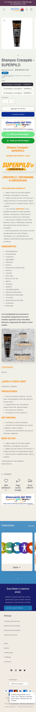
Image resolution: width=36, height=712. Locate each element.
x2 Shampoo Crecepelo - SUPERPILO (18, 89)
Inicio (6, 644)
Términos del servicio (12, 621)
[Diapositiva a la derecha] (22, 55)
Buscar (6, 648)
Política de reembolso (12, 626)
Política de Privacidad (12, 630)
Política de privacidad (11, 704)
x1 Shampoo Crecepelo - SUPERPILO (17, 84)
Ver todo (31, 526)
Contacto (7, 662)
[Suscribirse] (30, 608)
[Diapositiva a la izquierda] (13, 55)
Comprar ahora (18, 114)
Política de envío (10, 707)
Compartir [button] (8, 474)
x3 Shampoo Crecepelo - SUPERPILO (18, 93)
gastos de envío (8, 75)
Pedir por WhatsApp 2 (19, 140)
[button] (4, 9)
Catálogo (7, 657)
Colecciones (8, 653)
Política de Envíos (10, 635)
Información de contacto (25, 707)
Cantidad (5, 97)
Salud (15, 567)
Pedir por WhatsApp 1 (19, 134)
